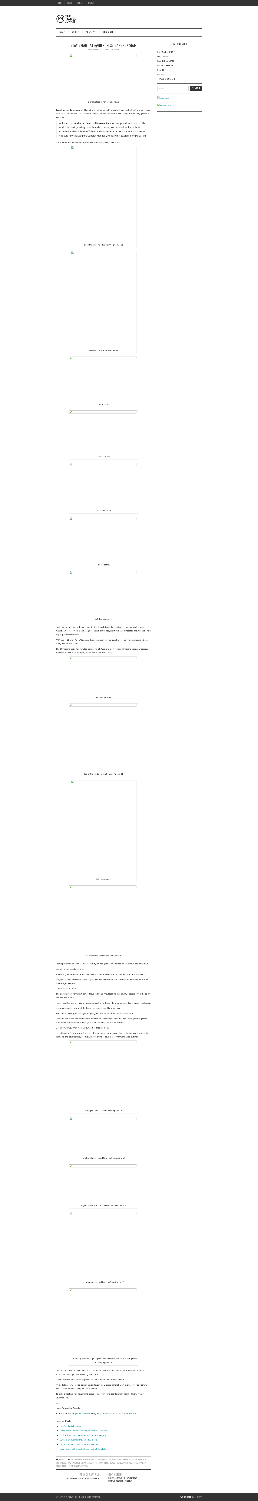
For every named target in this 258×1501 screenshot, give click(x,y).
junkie (140, 1459)
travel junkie (121, 1462)
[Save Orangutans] (163, 97)
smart (78, 1462)
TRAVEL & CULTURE (166, 79)
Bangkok (78, 1459)
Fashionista (185, 1497)
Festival (98, 1459)
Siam (73, 1462)
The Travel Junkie (112, 49)
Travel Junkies (61, 1466)
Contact (80, 2)
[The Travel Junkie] (66, 18)
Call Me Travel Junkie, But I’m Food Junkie (82, 1478)
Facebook (131, 1413)
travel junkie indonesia (136, 1462)
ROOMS (62, 1459)
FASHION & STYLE (165, 61)
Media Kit (91, 2)
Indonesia (133, 1459)
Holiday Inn (106, 1459)
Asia (72, 1459)
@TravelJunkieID (82, 1413)
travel (112, 1462)
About (69, 2)
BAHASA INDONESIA (166, 52)
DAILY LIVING (163, 56)
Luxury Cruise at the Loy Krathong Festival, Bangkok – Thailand (122, 1480)
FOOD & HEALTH (165, 65)
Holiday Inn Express (120, 1459)
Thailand (90, 1462)
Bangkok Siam (88, 1459)
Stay (84, 1462)
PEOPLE (160, 70)
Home (60, 2)
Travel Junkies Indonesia (78, 1466)
